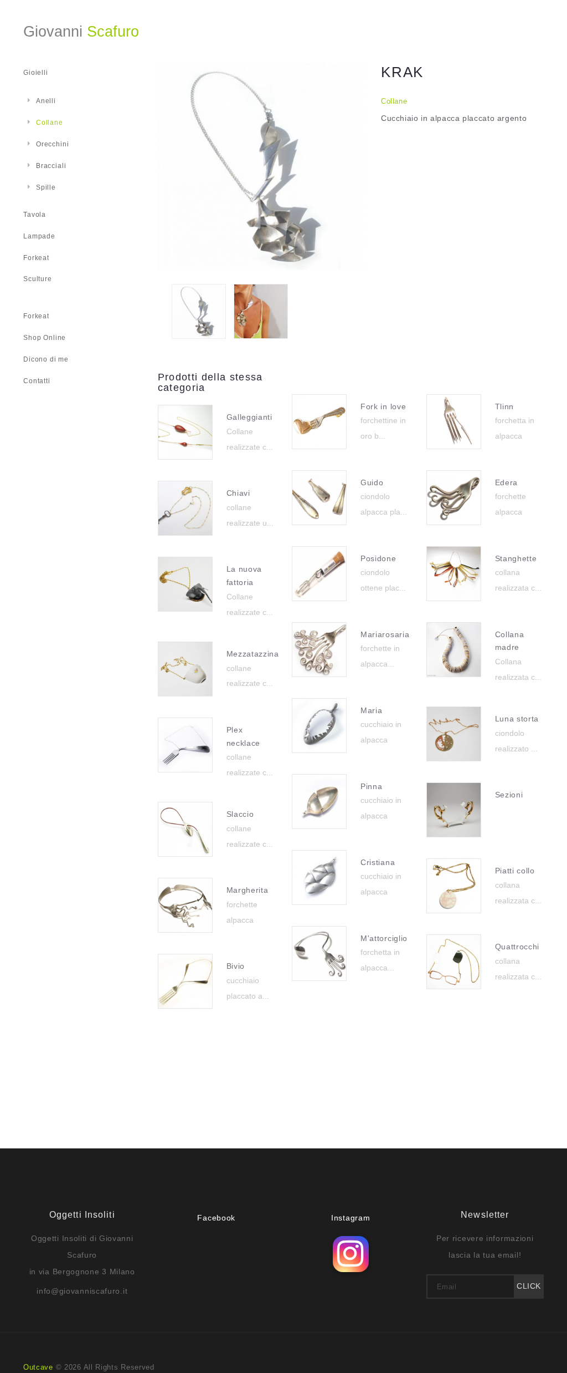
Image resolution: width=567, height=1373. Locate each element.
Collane (394, 101)
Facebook (216, 1217)
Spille (46, 187)
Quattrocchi (517, 946)
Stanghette (516, 558)
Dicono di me (46, 359)
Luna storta (517, 718)
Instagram (350, 1217)
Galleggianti (249, 417)
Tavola (34, 214)
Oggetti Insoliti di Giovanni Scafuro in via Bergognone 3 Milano (82, 1255)
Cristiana (377, 862)
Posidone (378, 558)
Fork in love (383, 406)
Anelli (46, 101)
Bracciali (51, 166)
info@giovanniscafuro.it (82, 1290)
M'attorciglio (384, 938)
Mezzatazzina (252, 653)
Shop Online (44, 338)
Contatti (36, 381)
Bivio (235, 966)
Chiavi (238, 493)
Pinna (371, 786)
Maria (371, 710)
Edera (506, 482)
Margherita (247, 890)
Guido (372, 482)
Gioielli (35, 73)
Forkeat (36, 258)
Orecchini (52, 144)
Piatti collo (515, 870)
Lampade (39, 236)
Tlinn (504, 406)
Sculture (37, 279)
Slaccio (240, 814)
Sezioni (509, 794)
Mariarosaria (384, 634)
